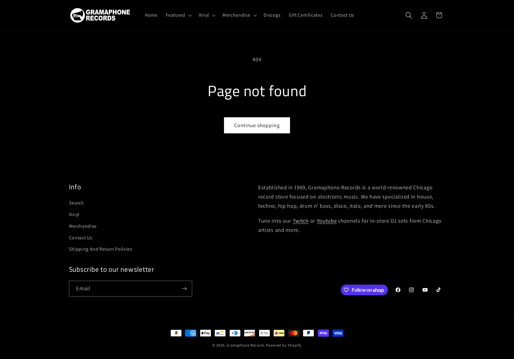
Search (76, 203)
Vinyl (74, 214)
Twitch (301, 220)
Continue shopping (257, 125)
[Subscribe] (184, 289)
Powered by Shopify (284, 345)
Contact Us (81, 238)
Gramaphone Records (246, 345)
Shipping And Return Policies (100, 249)
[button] (178, 15)
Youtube (327, 220)
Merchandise (83, 226)
